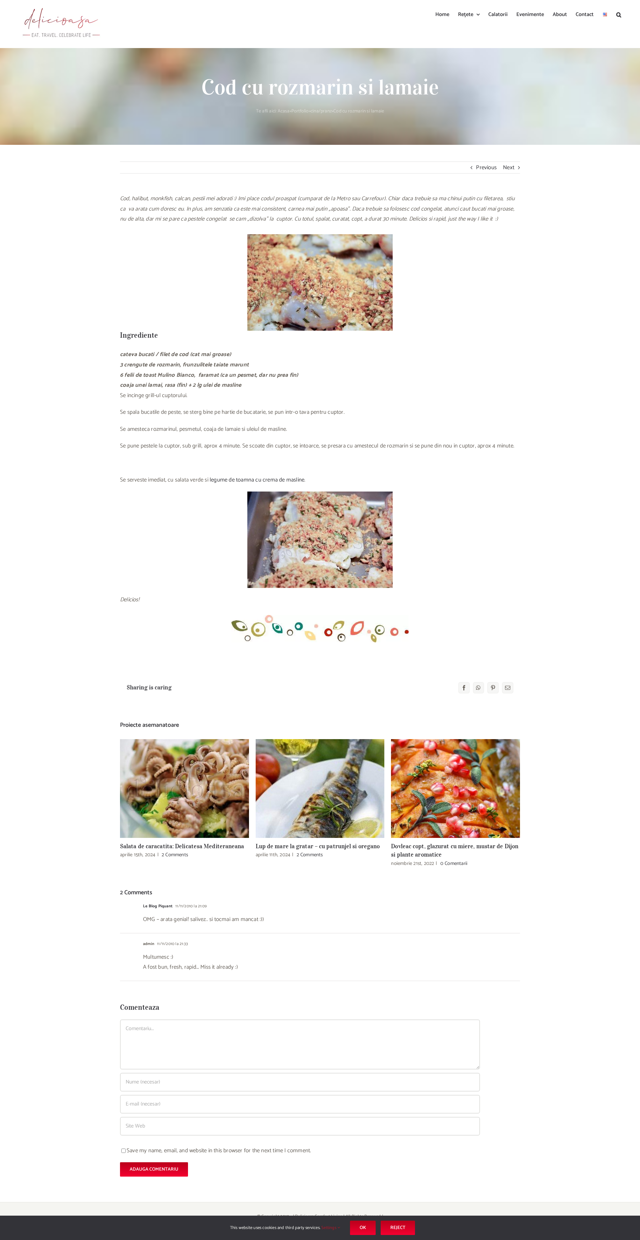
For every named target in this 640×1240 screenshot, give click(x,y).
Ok (363, 1228)
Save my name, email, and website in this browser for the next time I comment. (219, 1150)
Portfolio (300, 111)
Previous (486, 167)
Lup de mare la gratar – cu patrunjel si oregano (320, 788)
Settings (329, 1227)
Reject (397, 1228)
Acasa (284, 111)
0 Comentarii (453, 863)
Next (508, 167)
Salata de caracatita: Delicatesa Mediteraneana (184, 788)
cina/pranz (321, 111)
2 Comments (175, 855)
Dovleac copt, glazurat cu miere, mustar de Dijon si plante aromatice (455, 788)
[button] (618, 14)
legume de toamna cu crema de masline (257, 480)
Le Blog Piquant (158, 906)
